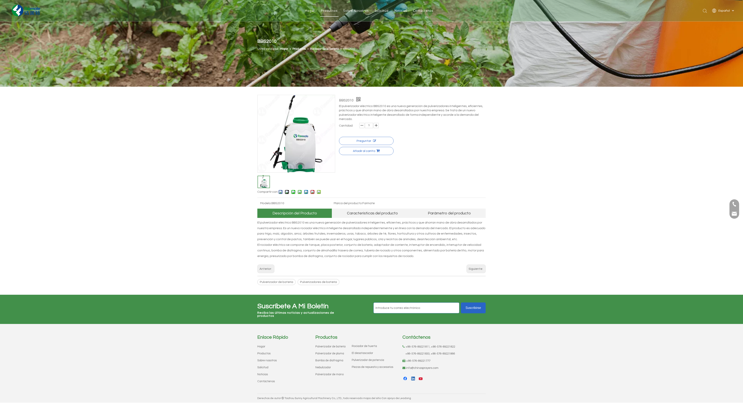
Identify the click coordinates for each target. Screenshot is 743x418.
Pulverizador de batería (276, 282)
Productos (329, 11)
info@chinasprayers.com (422, 368)
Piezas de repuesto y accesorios (372, 367)
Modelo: (265, 203)
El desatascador (362, 353)
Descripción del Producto (294, 213)
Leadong (405, 398)
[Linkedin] (413, 379)
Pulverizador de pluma (329, 353)
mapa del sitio (372, 398)
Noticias (400, 11)
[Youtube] (421, 379)
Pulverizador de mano (329, 374)
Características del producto (372, 213)
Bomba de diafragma (329, 360)
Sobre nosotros (267, 360)
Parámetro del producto (449, 213)
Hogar (310, 11)
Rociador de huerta (364, 346)
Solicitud (382, 11)
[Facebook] (405, 379)
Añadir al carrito (364, 150)
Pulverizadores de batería (318, 282)
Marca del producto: (348, 203)
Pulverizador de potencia (368, 360)
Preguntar (364, 140)
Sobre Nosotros (356, 11)
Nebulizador (323, 367)
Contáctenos (423, 11)
